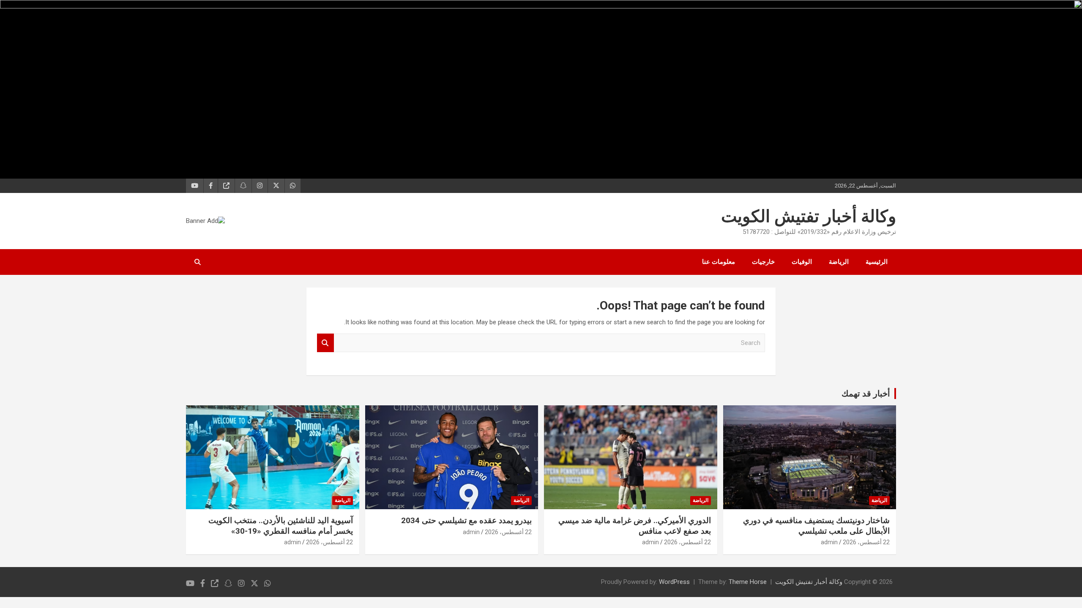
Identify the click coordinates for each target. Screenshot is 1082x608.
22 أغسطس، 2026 (866, 542)
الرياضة (839, 262)
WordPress (674, 582)
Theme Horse (748, 582)
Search (325, 343)
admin (829, 542)
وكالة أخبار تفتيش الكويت (808, 216)
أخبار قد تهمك (866, 393)
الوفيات (802, 262)
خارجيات (763, 262)
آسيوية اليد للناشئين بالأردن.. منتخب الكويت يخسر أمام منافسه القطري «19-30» (280, 526)
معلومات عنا (718, 262)
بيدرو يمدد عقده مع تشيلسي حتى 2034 (466, 520)
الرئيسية (877, 262)
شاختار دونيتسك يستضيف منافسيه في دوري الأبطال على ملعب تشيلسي (816, 526)
